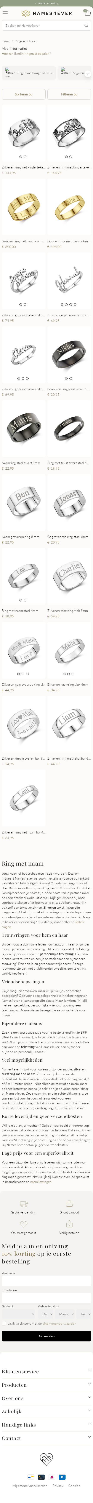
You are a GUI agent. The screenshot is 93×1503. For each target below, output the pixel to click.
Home (6, 41)
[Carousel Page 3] (70, 304)
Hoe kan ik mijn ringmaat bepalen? (26, 53)
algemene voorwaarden (59, 1323)
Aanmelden (46, 1336)
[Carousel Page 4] (75, 304)
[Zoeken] (86, 25)
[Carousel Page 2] (25, 157)
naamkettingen (41, 1182)
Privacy (58, 1485)
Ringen (20, 41)
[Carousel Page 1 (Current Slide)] (20, 157)
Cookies (74, 1485)
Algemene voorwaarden (30, 1485)
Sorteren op (23, 94)
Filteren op (69, 94)
